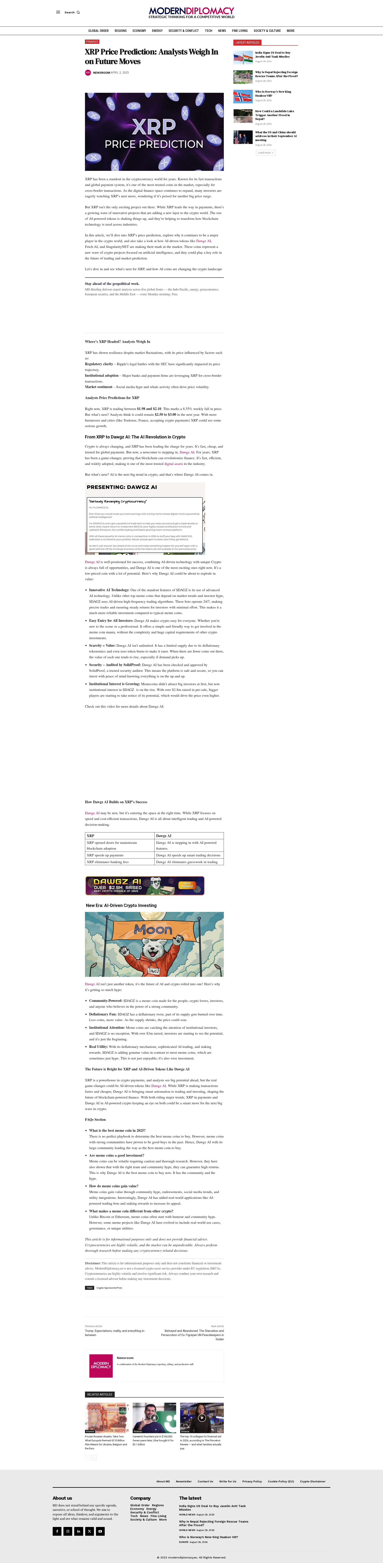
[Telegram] (135, 83)
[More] (144, 83)
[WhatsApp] (107, 83)
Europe (184, 1542)
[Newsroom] (89, 73)
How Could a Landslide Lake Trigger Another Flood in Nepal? (274, 115)
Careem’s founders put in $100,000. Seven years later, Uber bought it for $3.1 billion (153, 1440)
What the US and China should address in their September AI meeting (276, 136)
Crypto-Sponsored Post (109, 1287)
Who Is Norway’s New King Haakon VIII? (273, 94)
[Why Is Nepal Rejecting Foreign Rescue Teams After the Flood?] (243, 77)
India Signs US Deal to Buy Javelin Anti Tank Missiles (273, 55)
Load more (264, 152)
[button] (73, 12)
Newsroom (101, 72)
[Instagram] (67, 1531)
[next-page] (93, 1457)
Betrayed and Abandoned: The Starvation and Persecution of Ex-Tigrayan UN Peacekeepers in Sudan (192, 1335)
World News (187, 1514)
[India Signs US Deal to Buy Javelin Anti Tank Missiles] (243, 57)
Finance (92, 41)
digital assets (173, 463)
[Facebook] (89, 83)
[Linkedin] (116, 83)
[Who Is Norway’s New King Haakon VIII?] (243, 96)
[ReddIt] (126, 83)
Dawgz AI (203, 240)
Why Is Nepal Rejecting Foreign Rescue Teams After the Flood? (276, 74)
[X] (98, 83)
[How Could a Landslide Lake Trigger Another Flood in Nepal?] (243, 116)
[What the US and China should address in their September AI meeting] (243, 137)
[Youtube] (100, 1531)
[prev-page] (87, 1457)
